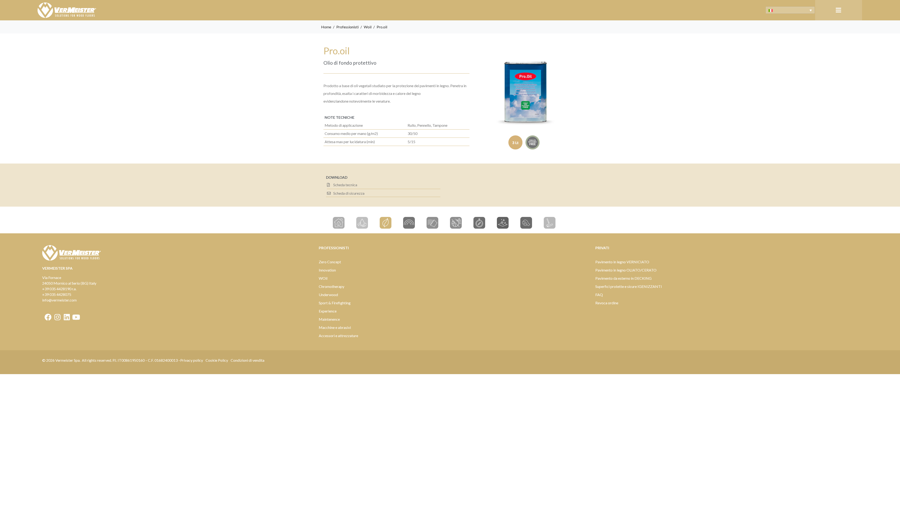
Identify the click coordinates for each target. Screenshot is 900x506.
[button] (838, 10)
